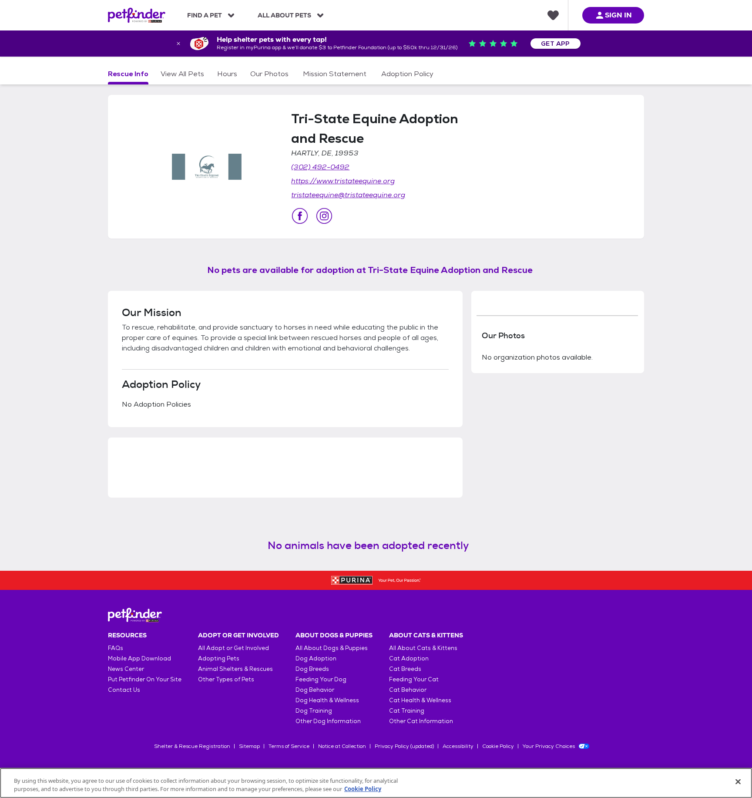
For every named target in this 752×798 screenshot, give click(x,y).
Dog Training (313, 710)
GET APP (555, 43)
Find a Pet (204, 15)
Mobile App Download (139, 658)
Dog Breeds (312, 669)
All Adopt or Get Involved (233, 648)
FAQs (115, 648)
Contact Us (124, 690)
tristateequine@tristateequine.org (348, 194)
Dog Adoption (315, 658)
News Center (126, 669)
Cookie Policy (498, 746)
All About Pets (284, 15)
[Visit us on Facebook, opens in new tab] (300, 216)
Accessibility (458, 746)
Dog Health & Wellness (327, 700)
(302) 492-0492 (320, 167)
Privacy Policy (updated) (404, 746)
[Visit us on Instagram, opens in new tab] (324, 216)
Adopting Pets (218, 658)
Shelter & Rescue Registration (192, 746)
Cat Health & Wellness (420, 700)
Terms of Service (289, 746)
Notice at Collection (342, 746)
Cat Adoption (409, 658)
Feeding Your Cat (414, 679)
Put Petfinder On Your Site (144, 679)
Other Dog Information (328, 721)
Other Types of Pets (226, 679)
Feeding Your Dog (320, 679)
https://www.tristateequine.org (343, 180)
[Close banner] (178, 44)
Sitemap (249, 746)
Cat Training (406, 710)
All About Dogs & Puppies (331, 648)
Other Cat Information (421, 721)
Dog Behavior (314, 690)
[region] (376, 783)
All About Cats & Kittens (423, 648)
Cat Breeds (405, 669)
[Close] (738, 781)
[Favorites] (553, 15)
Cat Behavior (407, 690)
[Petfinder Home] (136, 15)
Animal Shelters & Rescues (235, 669)
